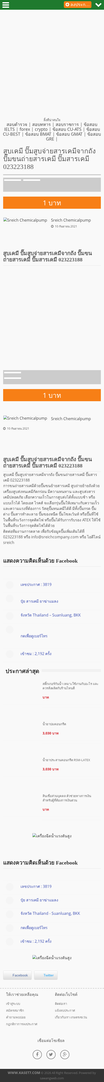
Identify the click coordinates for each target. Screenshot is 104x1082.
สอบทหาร (41, 124)
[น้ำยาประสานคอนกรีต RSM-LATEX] (71, 779)
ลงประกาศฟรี (80, 4)
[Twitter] (51, 1054)
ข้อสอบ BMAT (38, 134)
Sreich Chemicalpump (71, 220)
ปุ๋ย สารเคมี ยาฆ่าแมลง (39, 601)
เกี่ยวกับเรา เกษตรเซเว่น (71, 1017)
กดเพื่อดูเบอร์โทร (34, 636)
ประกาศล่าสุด (22, 671)
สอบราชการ (67, 124)
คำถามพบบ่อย (16, 1017)
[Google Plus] (64, 1054)
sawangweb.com (52, 1078)
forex (25, 129)
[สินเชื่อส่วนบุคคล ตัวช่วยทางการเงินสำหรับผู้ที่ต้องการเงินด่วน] (71, 819)
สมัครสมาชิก (15, 1010)
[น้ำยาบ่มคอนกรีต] (71, 743)
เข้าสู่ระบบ (13, 1003)
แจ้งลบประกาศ (65, 1010)
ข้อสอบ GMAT (69, 134)
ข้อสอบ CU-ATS (67, 129)
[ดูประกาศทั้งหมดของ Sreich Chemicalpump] (25, 220)
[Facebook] (37, 1054)
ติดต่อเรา (61, 1003)
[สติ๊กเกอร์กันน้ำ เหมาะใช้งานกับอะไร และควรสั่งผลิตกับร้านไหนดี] (71, 707)
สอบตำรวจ (17, 124)
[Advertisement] (52, 65)
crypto (41, 129)
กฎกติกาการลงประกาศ (21, 1024)
